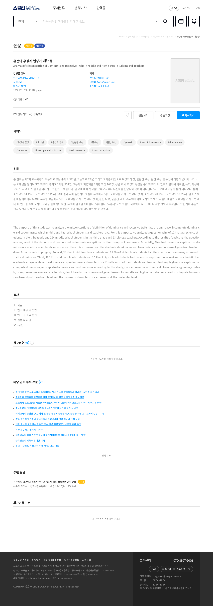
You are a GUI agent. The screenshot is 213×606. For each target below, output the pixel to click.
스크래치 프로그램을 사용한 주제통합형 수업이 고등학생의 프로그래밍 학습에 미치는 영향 (58, 402)
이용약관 (36, 560)
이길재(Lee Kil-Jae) (99, 86)
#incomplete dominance (48, 150)
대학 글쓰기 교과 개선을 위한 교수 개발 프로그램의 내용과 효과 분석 (48, 424)
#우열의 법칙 (57, 142)
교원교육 (17, 82)
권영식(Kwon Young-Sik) (102, 82)
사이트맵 (86, 560)
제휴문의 (166, 569)
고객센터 (186, 7)
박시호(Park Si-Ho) (99, 77)
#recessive (21, 150)
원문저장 (165, 115)
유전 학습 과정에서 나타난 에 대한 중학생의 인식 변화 (44, 481)
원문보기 (143, 115)
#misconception (101, 150)
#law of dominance (150, 142)
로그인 (174, 7)
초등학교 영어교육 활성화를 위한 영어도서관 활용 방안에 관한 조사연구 (49, 397)
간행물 (101, 7)
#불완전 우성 (77, 142)
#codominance (77, 150)
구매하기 (187, 115)
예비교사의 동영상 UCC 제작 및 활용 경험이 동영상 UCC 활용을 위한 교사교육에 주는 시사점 (60, 413)
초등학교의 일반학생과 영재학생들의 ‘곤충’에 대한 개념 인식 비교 (46, 408)
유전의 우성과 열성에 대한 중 (29, 429)
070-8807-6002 (183, 560)
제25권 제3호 (19, 86)
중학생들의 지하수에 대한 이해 (30, 440)
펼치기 (105, 455)
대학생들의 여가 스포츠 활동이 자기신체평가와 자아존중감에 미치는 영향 (50, 435)
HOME (122, 36)
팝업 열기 (32, 343)
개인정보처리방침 (52, 560)
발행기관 (81, 7)
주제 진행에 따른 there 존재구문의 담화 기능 (37, 446)
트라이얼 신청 (183, 569)
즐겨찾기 (194, 26)
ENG (198, 7)
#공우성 (94, 142)
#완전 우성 (111, 142)
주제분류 (59, 7)
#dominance (175, 142)
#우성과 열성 (22, 142)
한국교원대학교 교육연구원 (26, 77)
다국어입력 (181, 26)
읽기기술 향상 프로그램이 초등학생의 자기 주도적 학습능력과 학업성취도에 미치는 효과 (57, 391)
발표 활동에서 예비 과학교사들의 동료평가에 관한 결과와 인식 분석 (47, 419)
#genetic (128, 142)
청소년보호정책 (71, 560)
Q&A (154, 569)
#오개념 (40, 142)
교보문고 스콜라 (21, 560)
